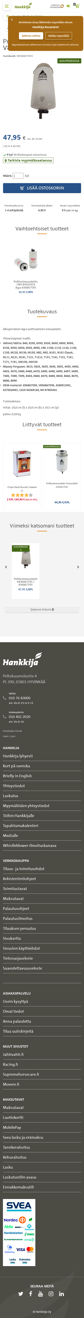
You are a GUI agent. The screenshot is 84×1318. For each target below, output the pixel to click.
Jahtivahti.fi (13, 1054)
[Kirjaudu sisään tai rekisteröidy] (68, 6)
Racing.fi (10, 1064)
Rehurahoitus (15, 1157)
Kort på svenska (16, 765)
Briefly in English (17, 775)
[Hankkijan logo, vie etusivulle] (25, 5)
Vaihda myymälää (58, 35)
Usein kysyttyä (15, 1001)
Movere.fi (11, 1084)
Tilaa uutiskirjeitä (18, 1031)
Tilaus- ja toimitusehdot (23, 868)
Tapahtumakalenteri (20, 825)
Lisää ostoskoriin (45, 188)
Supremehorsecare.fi (21, 1074)
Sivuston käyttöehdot (21, 948)
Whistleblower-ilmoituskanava (29, 845)
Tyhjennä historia (41, 609)
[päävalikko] (7, 6)
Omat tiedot (13, 1011)
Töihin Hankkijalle (18, 815)
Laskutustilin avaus (20, 1177)
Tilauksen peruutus (19, 928)
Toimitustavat (15, 888)
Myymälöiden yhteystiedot (26, 805)
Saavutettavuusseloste (22, 968)
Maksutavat (13, 898)
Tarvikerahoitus (16, 1147)
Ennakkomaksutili (18, 1187)
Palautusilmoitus (18, 918)
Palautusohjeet (16, 908)
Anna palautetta (17, 1021)
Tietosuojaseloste (18, 958)
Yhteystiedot (14, 785)
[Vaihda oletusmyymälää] (62, 6)
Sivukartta (12, 938)
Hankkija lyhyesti (18, 755)
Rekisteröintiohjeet (19, 878)
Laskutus (10, 795)
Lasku (8, 1167)
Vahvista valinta (31, 35)
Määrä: (7, 176)
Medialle (10, 835)
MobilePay (12, 1127)
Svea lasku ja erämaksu (23, 1137)
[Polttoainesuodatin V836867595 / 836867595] (42, 89)
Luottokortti (13, 1117)
